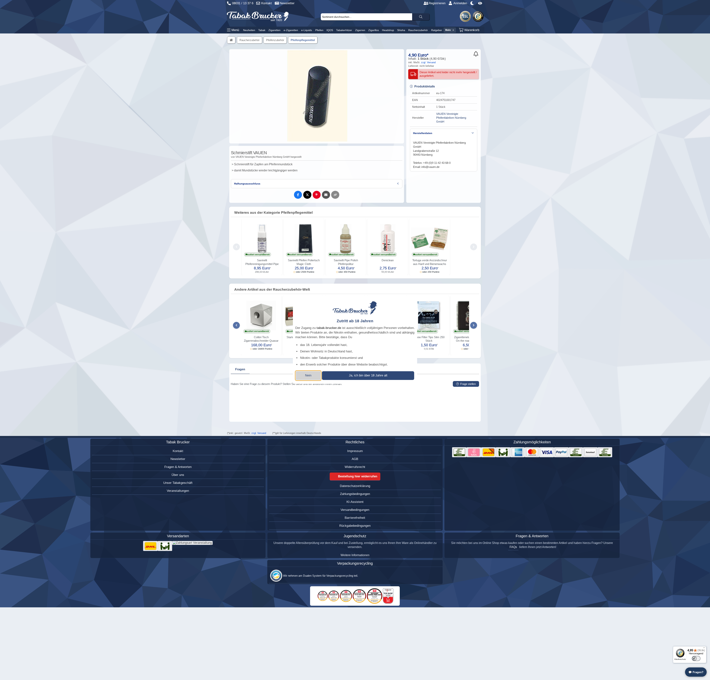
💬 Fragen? (695, 672)
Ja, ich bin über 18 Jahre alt (368, 375)
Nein (308, 375)
